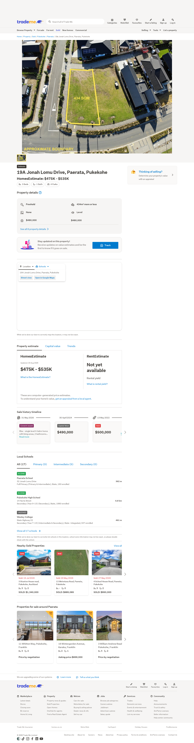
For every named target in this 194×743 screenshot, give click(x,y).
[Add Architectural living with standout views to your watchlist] (49, 615)
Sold (58, 30)
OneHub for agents (54, 711)
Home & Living (26, 714)
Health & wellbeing (134, 711)
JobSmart (104, 707)
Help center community (163, 717)
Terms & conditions (139, 735)
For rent (50, 30)
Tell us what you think (89, 677)
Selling (145, 30)
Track (108, 245)
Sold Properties (53, 704)
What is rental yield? (97, 383)
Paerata (50, 36)
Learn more (65, 677)
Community (159, 696)
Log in (172, 23)
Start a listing (131, 687)
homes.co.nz (57, 727)
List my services (133, 714)
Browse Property (25, 30)
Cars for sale (79, 700)
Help (156, 700)
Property (27, 36)
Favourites (155, 687)
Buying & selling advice (83, 707)
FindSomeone (171, 727)
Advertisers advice (107, 711)
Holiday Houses (141, 727)
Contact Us (172, 735)
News (100, 735)
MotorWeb (85, 727)
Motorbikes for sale (81, 704)
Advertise (109, 735)
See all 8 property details (33, 228)
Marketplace (26, 696)
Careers (91, 735)
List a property (170, 30)
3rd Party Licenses (161, 711)
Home (19, 36)
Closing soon (25, 707)
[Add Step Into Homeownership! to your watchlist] (89, 615)
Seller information (161, 714)
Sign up (163, 23)
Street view (26, 277)
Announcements (160, 704)
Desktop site (69, 735)
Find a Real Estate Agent (57, 714)
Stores (23, 704)
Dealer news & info (81, 711)
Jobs (102, 696)
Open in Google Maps (45, 277)
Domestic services (134, 704)
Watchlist (144, 687)
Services (131, 696)
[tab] (26, 267)
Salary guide (105, 714)
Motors (77, 696)
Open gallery (98, 149)
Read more (24, 437)
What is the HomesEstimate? (35, 377)
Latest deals (25, 700)
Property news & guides (56, 700)
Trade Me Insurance (25, 727)
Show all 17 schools (27, 530)
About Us (81, 735)
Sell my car (78, 714)
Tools (155, 30)
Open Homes (52, 707)
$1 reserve (24, 711)
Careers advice (106, 704)
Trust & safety (159, 707)
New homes (67, 30)
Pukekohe (41, 36)
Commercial (81, 30)
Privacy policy (122, 735)
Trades (130, 700)
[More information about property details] (40, 192)
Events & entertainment (136, 707)
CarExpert (112, 727)
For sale (40, 30)
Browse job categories (109, 700)
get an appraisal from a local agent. (73, 398)
